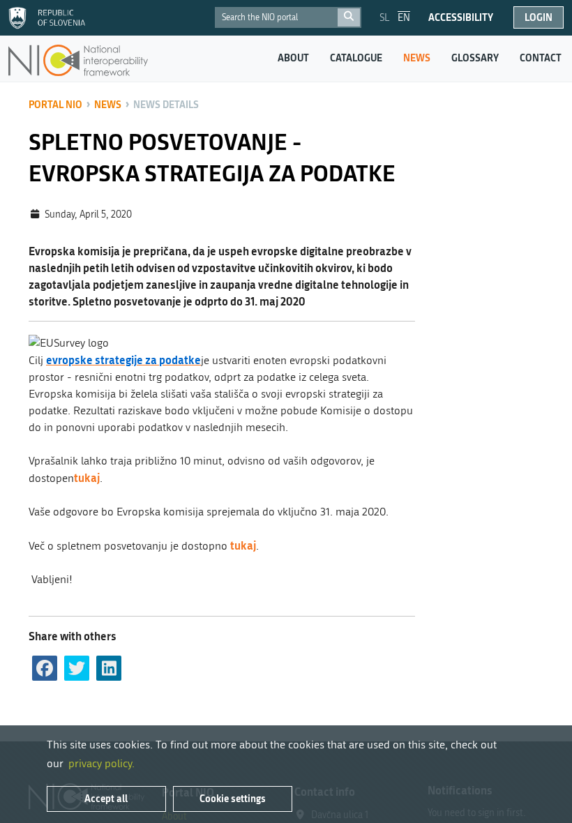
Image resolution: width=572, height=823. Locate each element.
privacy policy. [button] (101, 763)
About (293, 58)
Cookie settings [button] (233, 798)
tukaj (87, 477)
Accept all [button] (106, 798)
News (416, 58)
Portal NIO (55, 104)
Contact (541, 58)
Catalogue (356, 58)
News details (166, 104)
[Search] (349, 17)
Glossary (475, 58)
